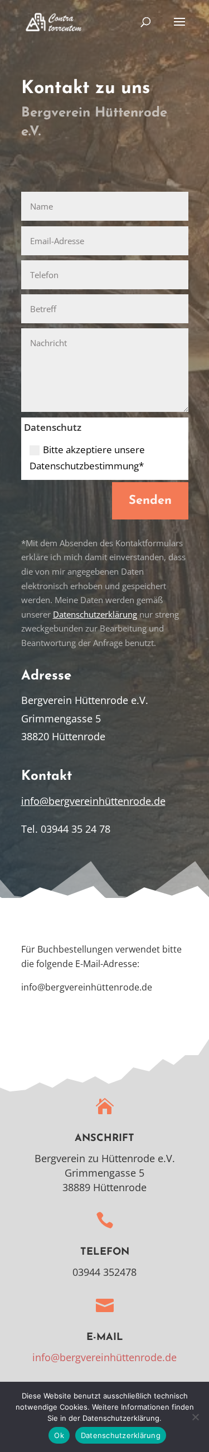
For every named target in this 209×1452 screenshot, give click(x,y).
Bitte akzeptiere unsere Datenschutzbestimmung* (87, 457)
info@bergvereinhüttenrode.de (93, 801)
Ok (59, 1435)
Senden (150, 500)
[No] (195, 1416)
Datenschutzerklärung (95, 614)
